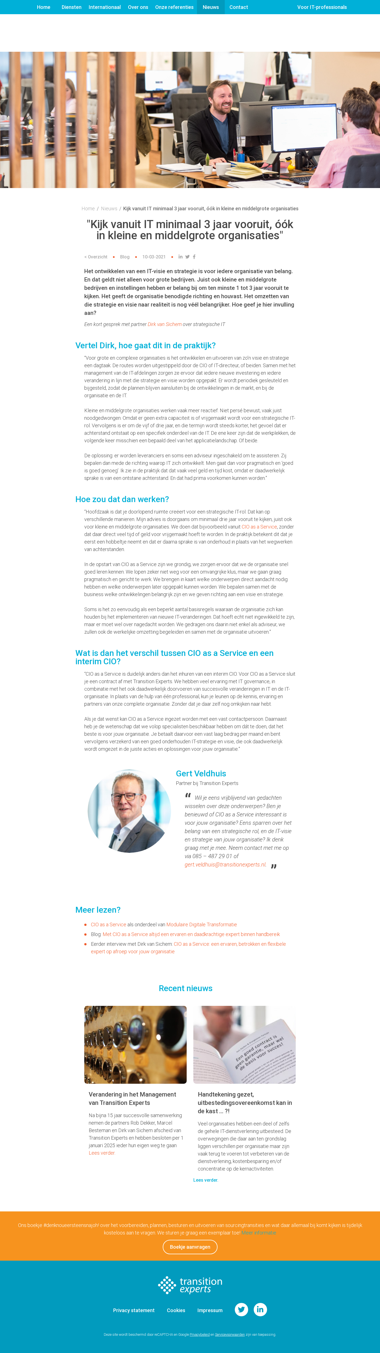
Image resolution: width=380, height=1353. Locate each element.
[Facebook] (195, 257)
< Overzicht (95, 257)
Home (43, 7)
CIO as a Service (259, 527)
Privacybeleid (200, 1334)
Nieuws (211, 7)
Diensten (72, 7)
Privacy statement (134, 1310)
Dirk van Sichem (165, 324)
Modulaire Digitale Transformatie (201, 924)
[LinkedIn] (181, 257)
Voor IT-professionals (322, 7)
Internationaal (105, 7)
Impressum (210, 1310)
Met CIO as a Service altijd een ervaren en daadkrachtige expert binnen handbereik (191, 934)
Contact (239, 7)
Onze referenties (174, 7)
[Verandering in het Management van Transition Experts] (135, 1045)
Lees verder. (102, 1153)
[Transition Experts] (190, 1299)
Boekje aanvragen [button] (190, 1247)
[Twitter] (188, 257)
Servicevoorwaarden (230, 1334)
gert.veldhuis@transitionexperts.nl (225, 864)
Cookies (176, 1310)
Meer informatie (258, 1233)
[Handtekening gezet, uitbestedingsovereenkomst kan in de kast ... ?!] (244, 1045)
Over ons (138, 7)
